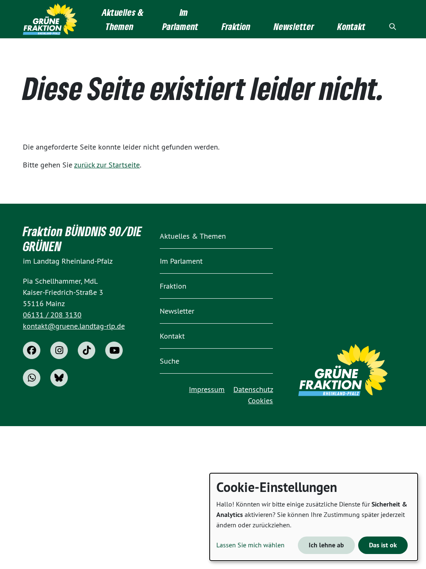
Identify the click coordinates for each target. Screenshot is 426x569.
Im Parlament (181, 261)
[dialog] (314, 517)
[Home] (50, 19)
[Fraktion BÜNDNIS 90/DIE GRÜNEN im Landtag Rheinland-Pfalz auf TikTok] (86, 350)
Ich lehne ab (326, 545)
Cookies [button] (260, 400)
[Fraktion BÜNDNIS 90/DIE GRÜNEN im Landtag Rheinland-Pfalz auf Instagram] (59, 350)
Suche (169, 361)
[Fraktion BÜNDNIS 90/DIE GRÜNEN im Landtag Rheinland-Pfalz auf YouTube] (114, 350)
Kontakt (172, 336)
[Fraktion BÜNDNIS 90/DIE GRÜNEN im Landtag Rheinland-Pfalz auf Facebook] (31, 350)
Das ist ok (383, 545)
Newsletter (177, 311)
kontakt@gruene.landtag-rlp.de (74, 326)
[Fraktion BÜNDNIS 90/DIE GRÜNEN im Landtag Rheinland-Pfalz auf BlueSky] (59, 378)
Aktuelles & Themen (193, 236)
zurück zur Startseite (107, 165)
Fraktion (173, 286)
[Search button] (392, 26)
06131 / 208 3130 (52, 314)
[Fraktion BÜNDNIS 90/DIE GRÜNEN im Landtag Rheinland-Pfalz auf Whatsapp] (31, 378)
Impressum (207, 389)
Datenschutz (253, 389)
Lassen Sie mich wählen (250, 545)
